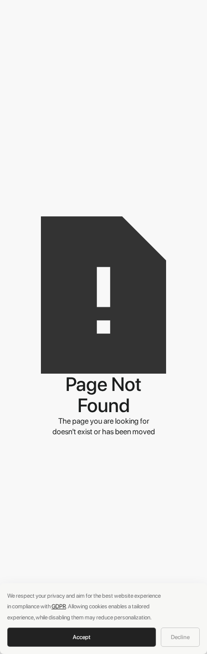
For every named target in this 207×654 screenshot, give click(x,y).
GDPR (59, 606)
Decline (180, 637)
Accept (82, 637)
